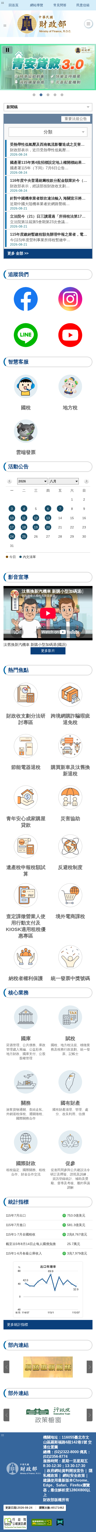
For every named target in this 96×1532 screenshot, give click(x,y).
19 (36, 527)
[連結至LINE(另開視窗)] (26, 335)
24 (12, 536)
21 (60, 527)
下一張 (90, 1367)
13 (48, 518)
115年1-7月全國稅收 (20, 1234)
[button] (88, 23)
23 (84, 527)
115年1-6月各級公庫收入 (24, 1253)
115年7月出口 (16, 1215)
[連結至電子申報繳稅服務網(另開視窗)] (48, 1367)
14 (60, 518)
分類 (48, 131)
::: (2, 2)
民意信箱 (82, 5)
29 (72, 536)
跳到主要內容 (12, 2)
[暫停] (7, 50)
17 (12, 527)
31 (12, 546)
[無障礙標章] (41, 1522)
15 (72, 518)
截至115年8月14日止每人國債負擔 (31, 1244)
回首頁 (13, 5)
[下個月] (86, 481)
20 (48, 527)
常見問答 (59, 5)
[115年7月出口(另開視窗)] (48, 1289)
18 (24, 527)
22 (72, 527)
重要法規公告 (76, 119)
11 (24, 518)
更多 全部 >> (17, 253)
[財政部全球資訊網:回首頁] (44, 24)
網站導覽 (36, 5)
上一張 (6, 1367)
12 (36, 518)
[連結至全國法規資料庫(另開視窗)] (48, 1414)
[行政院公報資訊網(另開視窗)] (15, 1522)
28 (60, 536)
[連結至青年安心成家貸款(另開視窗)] (48, 67)
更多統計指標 (17, 1324)
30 (84, 536)
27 (48, 536)
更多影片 (48, 651)
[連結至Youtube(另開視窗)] (70, 335)
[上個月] (9, 481)
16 (84, 518)
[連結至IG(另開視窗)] (70, 299)
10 (12, 518)
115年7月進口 (16, 1225)
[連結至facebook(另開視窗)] (26, 299)
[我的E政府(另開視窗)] (60, 1522)
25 (24, 536)
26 (36, 536)
